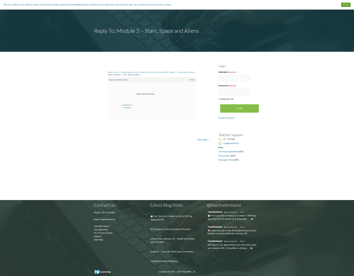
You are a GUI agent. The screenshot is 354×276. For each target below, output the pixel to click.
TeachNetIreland (215, 212)
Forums (116, 72)
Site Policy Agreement (228, 151)
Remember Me (227, 99)
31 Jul (242, 212)
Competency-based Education (164, 261)
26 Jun (242, 227)
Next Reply (203, 139)
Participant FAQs (226, 160)
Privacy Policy (224, 155)
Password (227, 85)
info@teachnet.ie (107, 219)
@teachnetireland (230, 212)
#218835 (192, 80)
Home (110, 72)
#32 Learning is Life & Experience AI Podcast (170, 229)
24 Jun (242, 241)
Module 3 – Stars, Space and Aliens (182, 72)
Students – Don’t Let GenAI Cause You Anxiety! (172, 251)
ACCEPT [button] (346, 4)
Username (227, 72)
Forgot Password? (226, 117)
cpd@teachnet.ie (231, 143)
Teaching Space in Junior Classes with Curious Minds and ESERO (144, 72)
